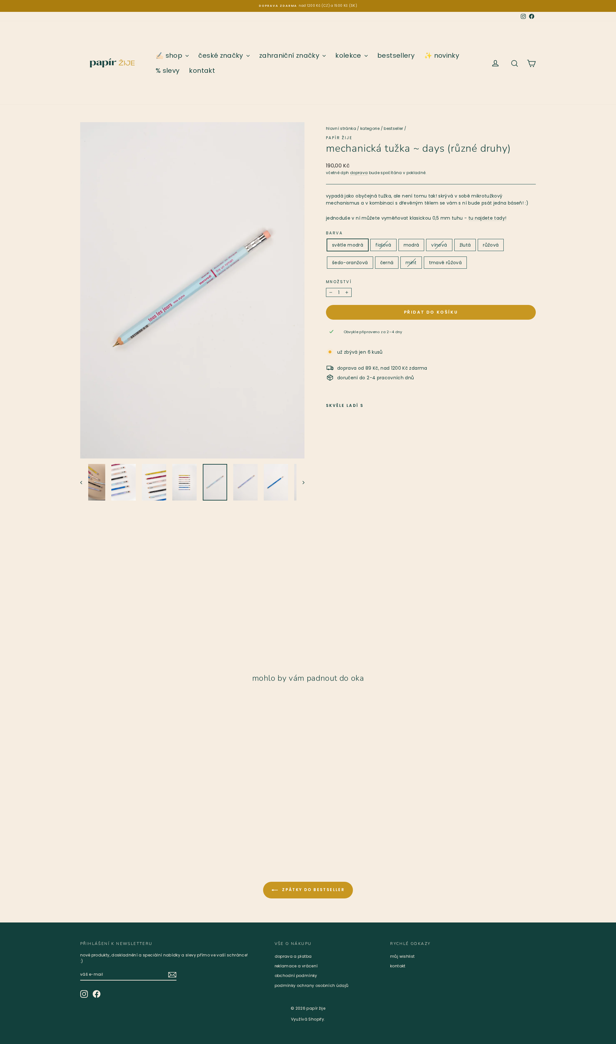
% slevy (167, 70)
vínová (439, 245)
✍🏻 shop (170, 55)
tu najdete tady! (487, 218)
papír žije (339, 137)
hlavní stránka (341, 128)
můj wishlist (402, 956)
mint (411, 262)
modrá (411, 245)
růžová (491, 245)
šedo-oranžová (350, 262)
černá (387, 262)
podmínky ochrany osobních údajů (312, 985)
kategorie (370, 128)
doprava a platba (293, 956)
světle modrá (347, 245)
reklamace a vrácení (296, 966)
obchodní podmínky (296, 975)
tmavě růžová (445, 262)
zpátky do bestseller (312, 889)
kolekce (349, 55)
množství (339, 281)
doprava (359, 172)
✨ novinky (441, 55)
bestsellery (396, 55)
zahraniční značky (290, 55)
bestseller (393, 128)
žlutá (465, 245)
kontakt (202, 70)
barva (334, 233)
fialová (383, 245)
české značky (221, 55)
